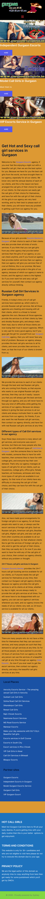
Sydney (36, 895)
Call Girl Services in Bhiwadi (15, 755)
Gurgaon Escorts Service (13, 568)
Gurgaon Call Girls (11, 790)
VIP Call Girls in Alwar (12, 751)
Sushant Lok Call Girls (13, 697)
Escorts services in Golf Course (17, 738)
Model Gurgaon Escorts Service (17, 786)
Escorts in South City (12, 742)
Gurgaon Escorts (23, 162)
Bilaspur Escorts (10, 760)
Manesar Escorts (10, 727)
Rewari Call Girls (10, 710)
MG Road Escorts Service (14, 722)
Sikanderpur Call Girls (12, 705)
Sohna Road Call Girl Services (16, 701)
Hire (6, 53)
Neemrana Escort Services (15, 718)
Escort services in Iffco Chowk (16, 747)
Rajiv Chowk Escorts (12, 714)
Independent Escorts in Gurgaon (17, 781)
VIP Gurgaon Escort (12, 794)
